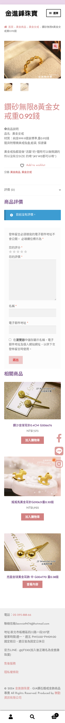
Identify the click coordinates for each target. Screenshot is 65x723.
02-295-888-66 (22, 615)
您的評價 (15, 257)
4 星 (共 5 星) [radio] (21, 251)
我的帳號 (11, 717)
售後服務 (10, 663)
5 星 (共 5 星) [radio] (25, 251)
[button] (55, 46)
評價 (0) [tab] (9, 190)
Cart (50, 714)
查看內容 (32, 584)
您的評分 (15, 247)
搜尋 (32, 717)
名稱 (12, 306)
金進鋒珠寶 (22, 688)
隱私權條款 (11, 672)
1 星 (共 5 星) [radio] (10, 251)
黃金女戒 (34, 27)
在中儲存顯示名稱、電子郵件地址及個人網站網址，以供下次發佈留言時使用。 (32, 345)
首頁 (10, 27)
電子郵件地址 (18, 323)
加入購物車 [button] (32, 440)
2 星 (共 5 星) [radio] (14, 251)
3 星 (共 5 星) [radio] (17, 251)
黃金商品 (21, 27)
